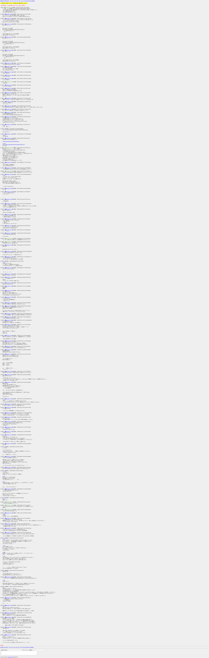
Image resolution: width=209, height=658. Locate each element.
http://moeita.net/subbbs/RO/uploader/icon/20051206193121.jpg (14, 144)
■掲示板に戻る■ (3, 0)
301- (14, 0)
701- (21, 0)
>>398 (4, 125)
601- (19, 0)
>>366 (4, 399)
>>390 (4, 556)
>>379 (4, 481)
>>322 (4, 143)
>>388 (4, 545)
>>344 (4, 262)
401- (16, 0)
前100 (28, 0)
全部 (8, 0)
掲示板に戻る (3, 647)
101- (10, 0)
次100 (31, 0)
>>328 (4, 175)
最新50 (33, 0)
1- (9, 0)
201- (12, 0)
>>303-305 (18, 64)
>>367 (4, 451)
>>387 (4, 539)
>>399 (4, 635)
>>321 (4, 135)
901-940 (25, 0)
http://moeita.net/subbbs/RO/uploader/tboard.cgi (11, 141)
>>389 (4, 552)
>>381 (4, 498)
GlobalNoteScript (10, 657)
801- (23, 0)
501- (18, 0)
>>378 (4, 476)
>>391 (4, 606)
